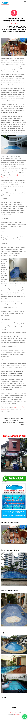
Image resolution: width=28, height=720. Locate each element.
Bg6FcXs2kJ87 (14, 23)
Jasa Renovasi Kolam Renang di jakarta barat (14, 19)
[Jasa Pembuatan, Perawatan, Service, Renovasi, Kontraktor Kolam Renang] (5, 4)
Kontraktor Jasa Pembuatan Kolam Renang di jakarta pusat (14, 419)
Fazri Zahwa (17, 714)
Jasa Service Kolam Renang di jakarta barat (13, 423)
